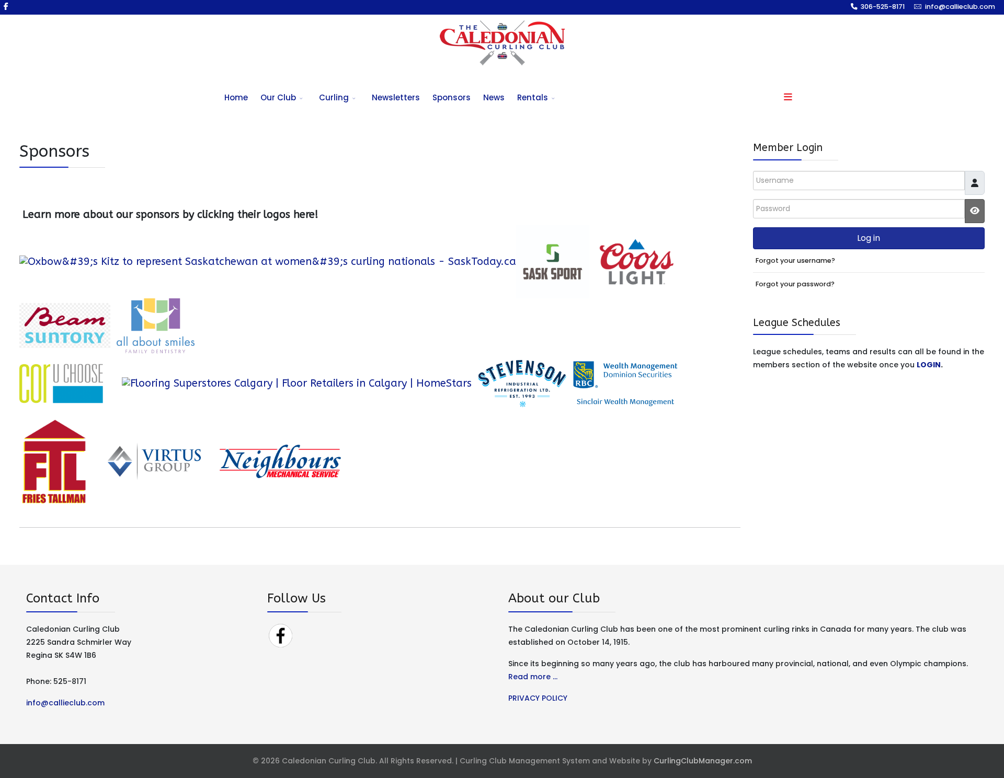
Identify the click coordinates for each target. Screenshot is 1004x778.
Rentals (532, 97)
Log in (868, 238)
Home (236, 97)
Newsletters (396, 97)
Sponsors (451, 97)
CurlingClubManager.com (703, 761)
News (494, 97)
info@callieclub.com (960, 6)
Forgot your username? (795, 260)
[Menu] (788, 98)
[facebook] (6, 6)
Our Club (278, 97)
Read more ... (532, 676)
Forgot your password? (795, 284)
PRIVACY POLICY (537, 698)
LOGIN (929, 364)
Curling (334, 97)
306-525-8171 (883, 6)
